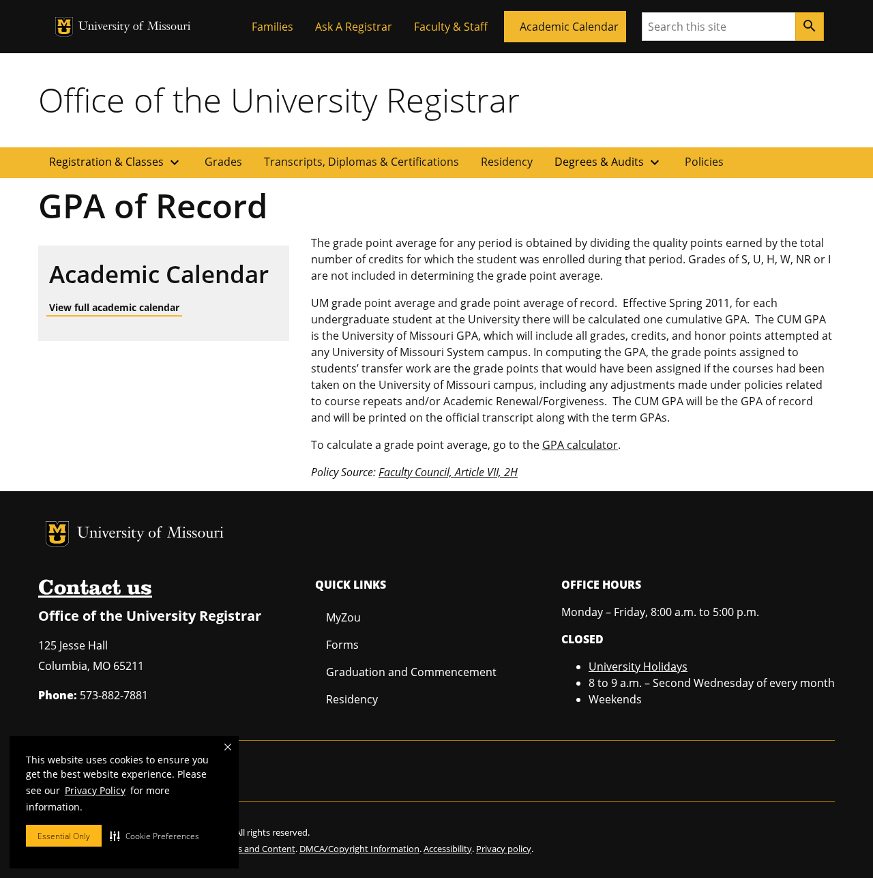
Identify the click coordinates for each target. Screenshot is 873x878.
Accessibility (448, 849)
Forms (342, 644)
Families (272, 26)
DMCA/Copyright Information (359, 849)
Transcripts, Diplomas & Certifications (361, 161)
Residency (507, 161)
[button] (154, 836)
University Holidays (638, 666)
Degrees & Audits (608, 162)
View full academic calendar (114, 307)
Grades (223, 161)
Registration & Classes (116, 162)
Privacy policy (503, 849)
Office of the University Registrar (279, 99)
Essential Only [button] (64, 836)
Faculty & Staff (451, 26)
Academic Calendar (569, 26)
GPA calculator (580, 444)
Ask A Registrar (353, 26)
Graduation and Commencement (411, 671)
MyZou (343, 617)
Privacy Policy (95, 790)
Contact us (95, 589)
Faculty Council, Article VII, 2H (448, 472)
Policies (704, 161)
